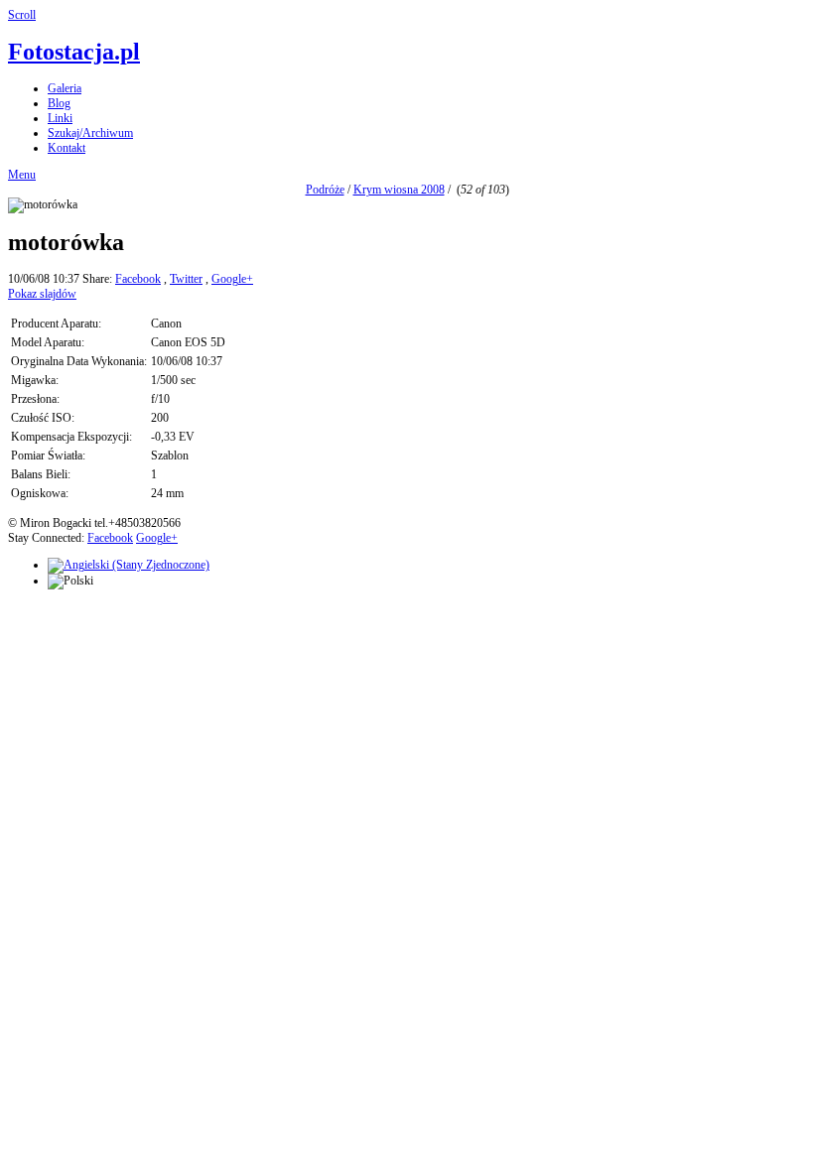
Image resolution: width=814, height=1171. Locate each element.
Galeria (64, 88)
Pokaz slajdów (42, 294)
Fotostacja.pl (74, 52)
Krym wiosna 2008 (399, 189)
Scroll (22, 15)
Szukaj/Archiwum (90, 133)
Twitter (186, 279)
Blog (59, 103)
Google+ (232, 279)
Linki (60, 118)
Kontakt (66, 148)
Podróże (325, 189)
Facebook (138, 279)
